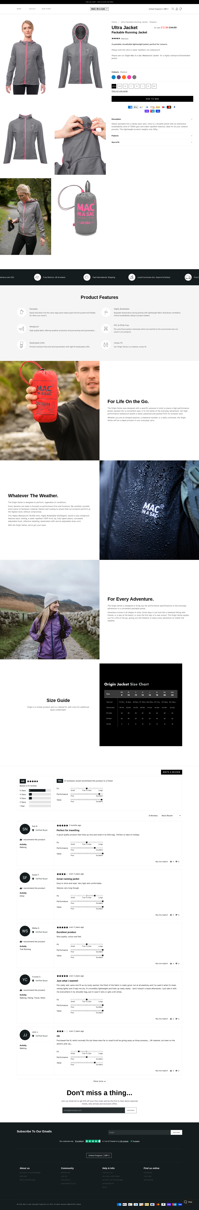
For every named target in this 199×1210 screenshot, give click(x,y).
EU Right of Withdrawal (113, 1180)
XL (148, 86)
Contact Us (107, 1173)
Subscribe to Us (68, 1183)
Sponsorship (108, 1183)
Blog (104, 1187)
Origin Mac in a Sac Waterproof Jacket (142, 55)
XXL (155, 87)
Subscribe (130, 1110)
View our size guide (120, 91)
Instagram (148, 1180)
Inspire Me (65, 1173)
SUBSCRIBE (176, 1132)
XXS (119, 86)
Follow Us (65, 1180)
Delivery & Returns (111, 1176)
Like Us (64, 1176)
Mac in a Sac (27, 1204)
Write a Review (171, 772)
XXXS (114, 86)
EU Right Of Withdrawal (30, 1173)
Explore (23, 1176)
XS (125, 86)
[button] (19, 9)
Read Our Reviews (27, 1180)
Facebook (148, 1173)
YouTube (147, 1176)
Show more (98, 1081)
